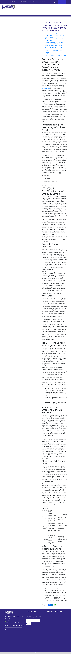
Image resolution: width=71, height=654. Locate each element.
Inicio (7, 12)
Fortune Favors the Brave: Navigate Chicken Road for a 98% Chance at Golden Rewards (54, 35)
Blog (63, 12)
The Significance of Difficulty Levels (54, 42)
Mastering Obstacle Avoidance (53, 45)
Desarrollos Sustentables (36, 12)
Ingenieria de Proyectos (18, 12)
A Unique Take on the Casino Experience (56, 55)
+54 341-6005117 (11, 1)
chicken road (46, 88)
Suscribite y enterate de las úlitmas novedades (33, 616)
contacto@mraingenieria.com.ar (36, 1)
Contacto (62, 2)
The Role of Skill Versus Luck (53, 53)
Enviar (28, 623)
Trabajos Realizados (53, 12)
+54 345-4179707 (21, 1)
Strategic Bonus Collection (52, 43)
